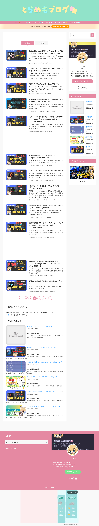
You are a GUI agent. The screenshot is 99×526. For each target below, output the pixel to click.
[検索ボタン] (83, 22)
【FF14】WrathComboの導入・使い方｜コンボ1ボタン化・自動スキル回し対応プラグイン (55, 391)
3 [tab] (84, 181)
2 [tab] (82, 181)
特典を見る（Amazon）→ (60, 26)
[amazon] (82, 87)
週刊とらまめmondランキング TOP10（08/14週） (42, 377)
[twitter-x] (79, 87)
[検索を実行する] (92, 35)
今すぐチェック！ (73, 472)
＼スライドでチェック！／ (82, 81)
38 (50, 298)
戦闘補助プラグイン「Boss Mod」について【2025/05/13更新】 (46, 347)
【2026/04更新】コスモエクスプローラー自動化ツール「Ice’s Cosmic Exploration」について (56, 362)
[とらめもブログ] (49, 9)
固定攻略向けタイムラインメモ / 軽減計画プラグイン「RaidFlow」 (47, 326)
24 (30, 298)
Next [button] (92, 172)
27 (43, 298)
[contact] (85, 87)
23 (26, 298)
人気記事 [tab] (41, 43)
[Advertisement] (34, 143)
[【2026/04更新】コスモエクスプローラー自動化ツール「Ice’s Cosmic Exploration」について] (77, 130)
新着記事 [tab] (28, 43)
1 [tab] (80, 181)
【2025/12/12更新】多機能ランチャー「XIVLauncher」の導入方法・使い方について (53, 406)
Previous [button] (72, 172)
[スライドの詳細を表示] (82, 172)
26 (39, 298)
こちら (8, 315)
